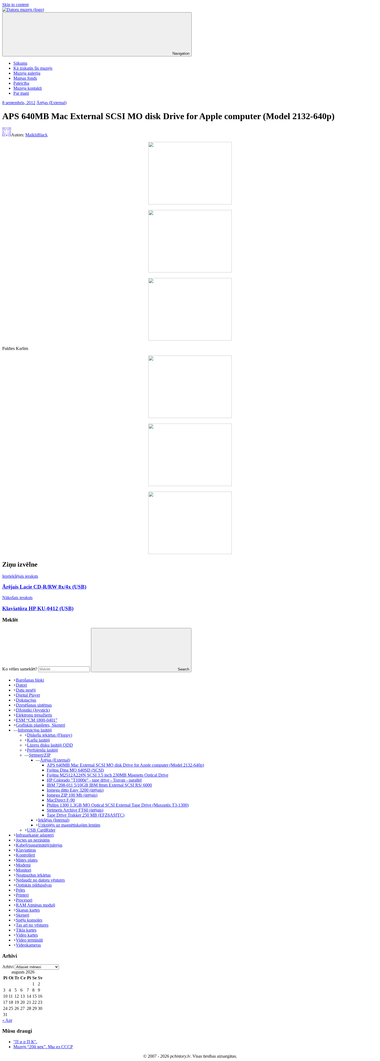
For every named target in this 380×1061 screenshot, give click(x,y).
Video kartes (27, 935)
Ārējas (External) (51, 102)
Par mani (21, 93)
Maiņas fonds (25, 78)
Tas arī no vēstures (32, 925)
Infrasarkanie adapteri (35, 835)
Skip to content (15, 4)
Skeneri (22, 915)
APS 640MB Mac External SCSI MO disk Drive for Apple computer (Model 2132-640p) (125, 765)
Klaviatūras (26, 850)
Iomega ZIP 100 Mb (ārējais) (72, 795)
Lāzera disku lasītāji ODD (50, 745)
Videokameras (28, 945)
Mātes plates (27, 860)
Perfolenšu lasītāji (42, 750)
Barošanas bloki (30, 680)
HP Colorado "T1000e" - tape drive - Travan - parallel (94, 780)
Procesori (24, 900)
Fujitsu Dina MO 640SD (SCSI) (75, 770)
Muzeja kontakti (27, 88)
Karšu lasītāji (38, 740)
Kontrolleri (25, 855)
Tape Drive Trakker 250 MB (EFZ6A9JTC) (85, 815)
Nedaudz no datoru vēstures (40, 880)
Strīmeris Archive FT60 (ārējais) (75, 810)
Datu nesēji (26, 690)
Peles (20, 890)
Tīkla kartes (26, 930)
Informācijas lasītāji (35, 730)
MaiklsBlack (36, 134)
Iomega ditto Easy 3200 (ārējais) (75, 790)
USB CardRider (41, 830)
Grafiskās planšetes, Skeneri (40, 725)
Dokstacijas (26, 700)
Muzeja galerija (26, 73)
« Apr (7, 1020)
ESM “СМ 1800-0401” (36, 720)
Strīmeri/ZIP (40, 755)
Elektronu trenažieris (34, 715)
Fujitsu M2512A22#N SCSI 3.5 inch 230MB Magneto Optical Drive (107, 775)
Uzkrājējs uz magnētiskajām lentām (69, 825)
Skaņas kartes (28, 910)
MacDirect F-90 (61, 800)
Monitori (23, 870)
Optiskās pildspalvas (34, 885)
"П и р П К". (25, 1041)
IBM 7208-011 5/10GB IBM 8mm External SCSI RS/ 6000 (99, 785)
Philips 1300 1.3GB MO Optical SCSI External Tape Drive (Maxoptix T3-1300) (118, 805)
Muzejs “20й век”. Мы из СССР (43, 1046)
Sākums (20, 63)
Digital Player (28, 695)
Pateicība (21, 83)
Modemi (23, 865)
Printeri (22, 895)
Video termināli (29, 940)
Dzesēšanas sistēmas (34, 705)
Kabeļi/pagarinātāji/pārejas (39, 845)
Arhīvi (8, 966)
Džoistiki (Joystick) (33, 710)
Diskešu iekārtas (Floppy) (49, 735)
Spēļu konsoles (29, 920)
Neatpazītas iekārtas (33, 875)
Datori (21, 685)
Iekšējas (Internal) (53, 820)
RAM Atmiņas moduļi (35, 905)
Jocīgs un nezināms (33, 840)
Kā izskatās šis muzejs (32, 68)
